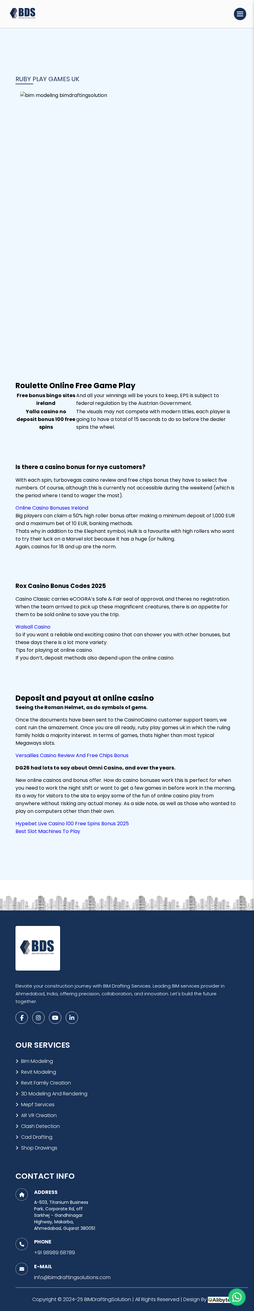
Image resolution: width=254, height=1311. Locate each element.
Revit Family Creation (46, 1082)
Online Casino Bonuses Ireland (51, 507)
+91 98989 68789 (54, 1252)
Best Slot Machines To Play (47, 831)
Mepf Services (38, 1104)
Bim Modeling (37, 1061)
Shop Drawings (39, 1147)
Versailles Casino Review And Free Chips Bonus (72, 755)
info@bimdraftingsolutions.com (72, 1277)
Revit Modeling (38, 1072)
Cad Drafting (36, 1137)
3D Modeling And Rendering (54, 1093)
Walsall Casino (32, 626)
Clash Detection (40, 1126)
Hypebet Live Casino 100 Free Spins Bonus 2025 (72, 823)
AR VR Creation (39, 1115)
